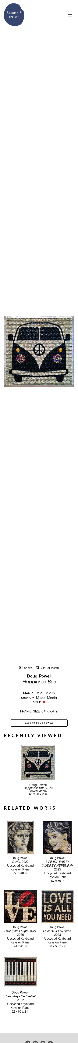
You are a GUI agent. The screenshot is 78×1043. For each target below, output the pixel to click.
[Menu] (70, 14)
